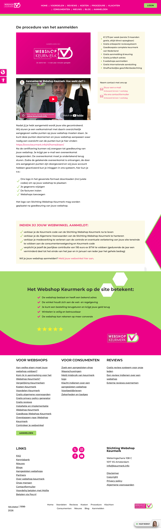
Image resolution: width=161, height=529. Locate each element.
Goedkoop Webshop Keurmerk (33, 413)
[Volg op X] (75, 449)
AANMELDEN (26, 433)
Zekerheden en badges (74, 394)
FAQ (18, 456)
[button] (3, 80)
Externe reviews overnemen (122, 383)
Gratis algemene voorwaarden (33, 394)
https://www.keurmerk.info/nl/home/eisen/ (40, 144)
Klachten (114, 6)
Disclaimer (113, 473)
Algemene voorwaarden (120, 484)
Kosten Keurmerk (26, 386)
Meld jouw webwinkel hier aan (75, 258)
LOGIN (150, 5)
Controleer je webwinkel (30, 425)
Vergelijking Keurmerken (30, 383)
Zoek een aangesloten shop (77, 367)
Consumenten (61, 10)
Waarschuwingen (71, 371)
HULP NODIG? (144, 524)
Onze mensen (24, 482)
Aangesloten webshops (29, 471)
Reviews (72, 6)
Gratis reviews (24, 402)
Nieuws (77, 10)
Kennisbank (23, 459)
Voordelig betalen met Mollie (32, 490)
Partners (21, 475)
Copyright (112, 477)
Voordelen (57, 6)
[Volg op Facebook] (75, 456)
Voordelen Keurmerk (28, 390)
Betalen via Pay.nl (26, 494)
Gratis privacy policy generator (33, 398)
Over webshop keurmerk (30, 479)
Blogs (19, 467)
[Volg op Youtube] (81, 456)
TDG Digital (13, 507)
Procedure (98, 6)
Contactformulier (25, 486)
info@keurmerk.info (118, 465)
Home (44, 6)
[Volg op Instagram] (81, 449)
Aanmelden (101, 10)
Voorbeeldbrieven (71, 390)
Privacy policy (114, 481)
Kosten (84, 6)
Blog (88, 10)
